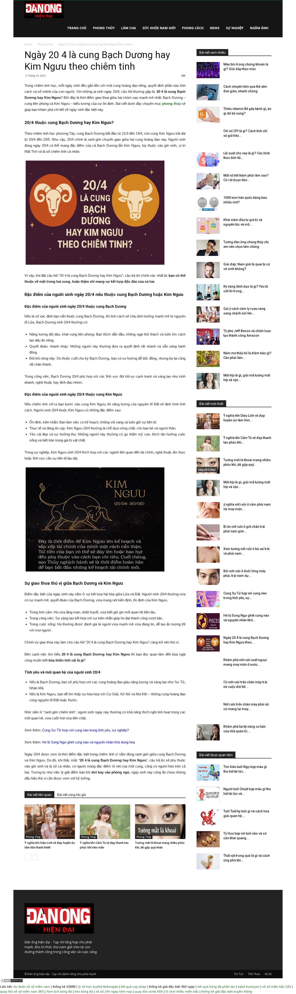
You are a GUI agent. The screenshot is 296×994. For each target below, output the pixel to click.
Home (29, 44)
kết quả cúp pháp (133, 986)
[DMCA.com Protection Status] (11, 982)
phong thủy (171, 104)
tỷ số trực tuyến (89, 986)
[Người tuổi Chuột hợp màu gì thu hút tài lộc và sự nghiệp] (208, 795)
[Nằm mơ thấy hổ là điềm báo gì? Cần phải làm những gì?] (208, 359)
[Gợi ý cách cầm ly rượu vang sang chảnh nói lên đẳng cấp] (208, 314)
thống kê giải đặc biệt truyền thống (226, 991)
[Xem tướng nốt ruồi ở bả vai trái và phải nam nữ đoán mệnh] (208, 555)
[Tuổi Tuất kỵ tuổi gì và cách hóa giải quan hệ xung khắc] (208, 817)
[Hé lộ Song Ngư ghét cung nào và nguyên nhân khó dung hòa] (208, 621)
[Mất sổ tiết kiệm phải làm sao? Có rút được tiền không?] (208, 181)
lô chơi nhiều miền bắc (182, 991)
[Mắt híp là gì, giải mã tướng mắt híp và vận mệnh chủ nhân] (208, 381)
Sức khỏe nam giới (159, 28)
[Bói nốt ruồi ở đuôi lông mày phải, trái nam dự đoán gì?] (208, 577)
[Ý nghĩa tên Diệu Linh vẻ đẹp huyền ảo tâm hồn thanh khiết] (50, 821)
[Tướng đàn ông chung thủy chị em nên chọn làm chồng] (208, 248)
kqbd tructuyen (248, 986)
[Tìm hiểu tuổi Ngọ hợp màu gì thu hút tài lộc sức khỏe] (208, 772)
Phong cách (193, 28)
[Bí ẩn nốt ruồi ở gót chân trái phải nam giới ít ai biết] (208, 532)
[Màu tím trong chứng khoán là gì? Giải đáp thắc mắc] (208, 70)
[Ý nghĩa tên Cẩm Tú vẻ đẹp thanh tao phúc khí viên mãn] (105, 821)
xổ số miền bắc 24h (276, 986)
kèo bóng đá (84, 991)
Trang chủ (76, 28)
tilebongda (110, 986)
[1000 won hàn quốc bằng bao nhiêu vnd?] (208, 203)
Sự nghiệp (235, 28)
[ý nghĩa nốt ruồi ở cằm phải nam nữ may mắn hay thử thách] (208, 510)
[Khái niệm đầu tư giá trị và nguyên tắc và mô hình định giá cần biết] (208, 225)
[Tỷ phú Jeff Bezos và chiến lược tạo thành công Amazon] (208, 337)
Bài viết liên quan (39, 795)
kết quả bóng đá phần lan (216, 986)
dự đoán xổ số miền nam (31, 986)
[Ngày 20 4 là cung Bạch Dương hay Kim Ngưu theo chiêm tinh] (208, 643)
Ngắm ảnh (259, 28)
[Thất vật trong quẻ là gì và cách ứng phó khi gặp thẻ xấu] (208, 861)
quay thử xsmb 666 (149, 991)
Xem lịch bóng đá (59, 991)
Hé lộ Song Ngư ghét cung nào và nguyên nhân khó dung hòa (88, 742)
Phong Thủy (104, 28)
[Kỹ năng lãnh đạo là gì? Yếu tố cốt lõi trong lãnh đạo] (208, 292)
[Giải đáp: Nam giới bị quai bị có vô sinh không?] (208, 270)
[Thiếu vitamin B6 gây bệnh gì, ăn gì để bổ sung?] (208, 114)
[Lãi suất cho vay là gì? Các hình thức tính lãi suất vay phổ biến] (208, 159)
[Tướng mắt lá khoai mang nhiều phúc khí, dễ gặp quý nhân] (160, 821)
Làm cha (128, 28)
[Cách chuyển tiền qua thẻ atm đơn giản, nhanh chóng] (208, 92)
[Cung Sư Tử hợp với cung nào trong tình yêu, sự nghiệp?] (208, 599)
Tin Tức (239, 974)
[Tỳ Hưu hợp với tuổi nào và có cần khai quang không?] (208, 839)
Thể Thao (254, 974)
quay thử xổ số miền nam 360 (22, 991)
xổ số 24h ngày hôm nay (114, 991)
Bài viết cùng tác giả (71, 795)
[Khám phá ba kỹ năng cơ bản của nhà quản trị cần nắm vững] (208, 732)
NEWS (214, 28)
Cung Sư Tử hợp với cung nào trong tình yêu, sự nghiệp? (85, 730)
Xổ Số (268, 974)
